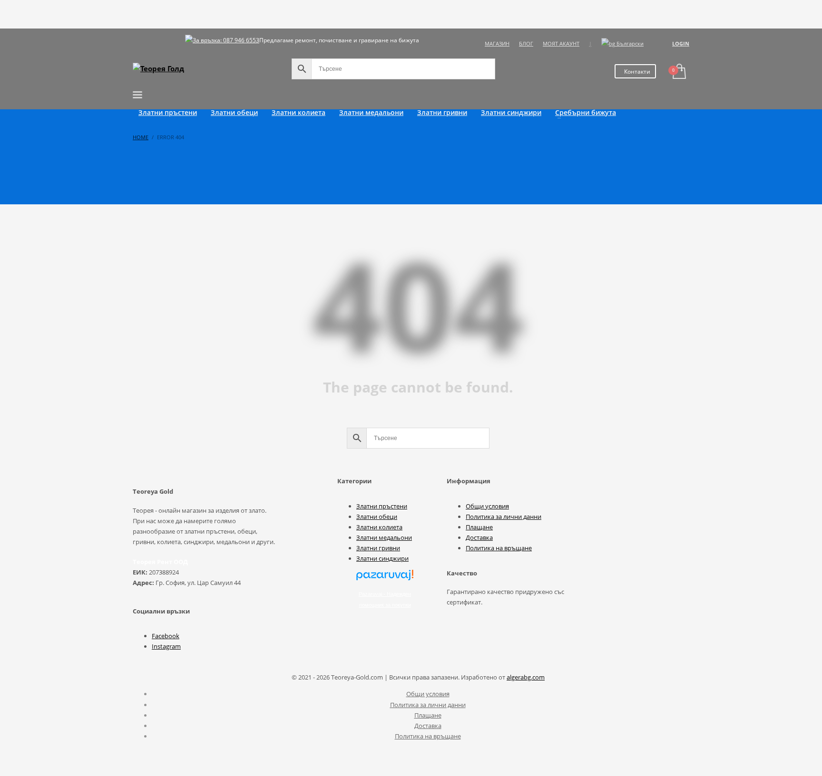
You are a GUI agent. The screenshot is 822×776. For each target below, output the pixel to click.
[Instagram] (154, 44)
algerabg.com (526, 677)
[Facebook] (140, 44)
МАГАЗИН (497, 43)
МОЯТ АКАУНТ (561, 43)
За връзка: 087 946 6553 (226, 40)
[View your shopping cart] (678, 72)
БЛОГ (526, 43)
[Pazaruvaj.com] (384, 579)
